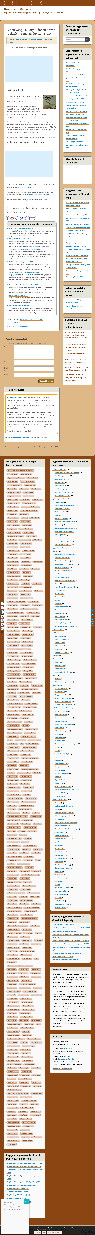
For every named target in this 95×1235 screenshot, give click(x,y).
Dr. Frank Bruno (13, 656)
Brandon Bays (26, 565)
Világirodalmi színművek (63, 705)
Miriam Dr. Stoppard (14, 933)
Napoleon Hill (12, 951)
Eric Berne (36, 692)
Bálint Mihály (25, 580)
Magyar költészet (61, 688)
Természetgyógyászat (14, 322)
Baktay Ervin (27, 525)
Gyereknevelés (60, 479)
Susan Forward (13, 1057)
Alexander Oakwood (28, 481)
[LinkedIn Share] (16, 218)
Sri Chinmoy (27, 1035)
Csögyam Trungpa (33, 612)
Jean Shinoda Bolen (26, 805)
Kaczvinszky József (14, 838)
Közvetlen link (23, 327)
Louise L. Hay (12, 889)
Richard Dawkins (13, 1006)
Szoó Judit (36, 1075)
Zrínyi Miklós (37, 1137)
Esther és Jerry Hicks (15, 703)
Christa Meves (33, 601)
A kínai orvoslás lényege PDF (18, 295)
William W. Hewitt (26, 1133)
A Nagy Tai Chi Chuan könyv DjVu (20, 239)
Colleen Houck (12, 605)
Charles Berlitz (12, 598)
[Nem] (93, 1230)
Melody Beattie (13, 918)
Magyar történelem (62, 773)
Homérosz (11, 773)
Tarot (57, 584)
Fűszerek (58, 603)
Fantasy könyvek (61, 714)
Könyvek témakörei (22, 3)
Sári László (11, 1079)
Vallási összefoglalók (62, 904)
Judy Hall (22, 831)
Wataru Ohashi (12, 1129)
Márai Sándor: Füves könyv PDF (77, 255)
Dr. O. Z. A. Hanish (14, 667)
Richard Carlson (27, 1002)
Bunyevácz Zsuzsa (14, 576)
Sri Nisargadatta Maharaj (16, 1038)
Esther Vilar (25, 700)
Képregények (59, 727)
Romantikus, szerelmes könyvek (66, 744)
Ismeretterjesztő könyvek (64, 812)
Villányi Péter (35, 1115)
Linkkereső (56, 656)
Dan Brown (35, 616)
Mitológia (58, 897)
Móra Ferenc (36, 944)
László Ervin (12, 896)
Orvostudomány (61, 826)
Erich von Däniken (26, 696)
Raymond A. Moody (30, 991)
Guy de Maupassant (29, 747)
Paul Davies (36, 969)
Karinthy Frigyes (13, 842)
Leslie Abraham (13, 875)
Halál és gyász (60, 482)
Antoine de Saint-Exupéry (30, 507)
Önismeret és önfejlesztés (64, 528)
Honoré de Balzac (24, 773)
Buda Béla (26, 572)
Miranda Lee (27, 929)
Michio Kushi (24, 922)
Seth (38, 1024)
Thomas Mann (12, 1097)
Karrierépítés (60, 848)
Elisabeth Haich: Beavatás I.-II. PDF (78, 227)
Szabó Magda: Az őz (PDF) (75, 142)
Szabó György (29, 1064)
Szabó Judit (12, 1068)
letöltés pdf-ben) (30, 187)
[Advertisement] (29, 69)
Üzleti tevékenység (62, 868)
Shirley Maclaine (13, 1031)
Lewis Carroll (12, 878)
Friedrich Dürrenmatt (14, 722)
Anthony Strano (13, 507)
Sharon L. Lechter (27, 1028)
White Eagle (25, 1129)
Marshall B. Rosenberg (32, 907)
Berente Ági (25, 547)
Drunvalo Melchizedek (15, 678)
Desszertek (59, 597)
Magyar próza (60, 691)
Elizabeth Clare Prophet (29, 689)
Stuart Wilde (26, 1053)
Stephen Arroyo (36, 1042)
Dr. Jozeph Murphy (14, 660)
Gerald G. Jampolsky (14, 732)
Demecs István (12, 638)
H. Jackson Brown (27, 751)
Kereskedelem (60, 852)
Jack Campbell (26, 780)
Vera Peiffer (11, 1111)
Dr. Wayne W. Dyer (13, 674)
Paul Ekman (12, 973)
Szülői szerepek (60, 489)
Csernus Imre (38, 605)
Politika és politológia (63, 786)
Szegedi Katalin (13, 1071)
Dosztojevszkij (12, 652)
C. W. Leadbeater (26, 587)
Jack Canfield (12, 783)
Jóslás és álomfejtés (62, 567)
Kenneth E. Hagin (13, 849)
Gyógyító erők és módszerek (65, 564)
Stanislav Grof (12, 1042)
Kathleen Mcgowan (14, 845)
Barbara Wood (31, 536)
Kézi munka (59, 646)
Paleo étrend (59, 613)
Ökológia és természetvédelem (66, 822)
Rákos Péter (12, 1020)
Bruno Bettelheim (13, 572)
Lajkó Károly (24, 871)
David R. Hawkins (13, 631)
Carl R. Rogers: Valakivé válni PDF (77, 224)
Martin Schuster (31, 911)
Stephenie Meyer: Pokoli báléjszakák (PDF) (21, 1185)
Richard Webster (13, 1009)
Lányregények (60, 737)
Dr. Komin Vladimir (30, 660)
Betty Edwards (12, 558)
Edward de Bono (25, 681)
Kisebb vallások (60, 894)
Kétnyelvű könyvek (62, 731)
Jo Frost (36, 813)
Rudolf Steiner (12, 1017)
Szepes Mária (12, 1075)
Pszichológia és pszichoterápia (66, 790)
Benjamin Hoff (12, 547)
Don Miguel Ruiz (27, 645)
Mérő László (24, 944)
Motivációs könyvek (62, 858)
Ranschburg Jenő (13, 991)
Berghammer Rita (13, 550)
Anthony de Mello (13, 503)
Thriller (57, 750)
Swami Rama (28, 1060)
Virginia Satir (12, 1119)
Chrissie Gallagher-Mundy (16, 601)
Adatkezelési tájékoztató (62, 1068)
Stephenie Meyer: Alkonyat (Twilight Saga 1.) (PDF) (25, 1163)
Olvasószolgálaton (72, 365)
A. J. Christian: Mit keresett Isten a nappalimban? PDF (71, 928)
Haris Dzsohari (27, 762)
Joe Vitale (26, 813)
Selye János (29, 1024)
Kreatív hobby (60, 649)
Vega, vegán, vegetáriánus (64, 626)
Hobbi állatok (60, 642)
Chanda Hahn (25, 594)
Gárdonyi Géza (13, 751)
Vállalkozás (59, 871)
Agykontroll (59, 502)
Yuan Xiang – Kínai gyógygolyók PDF (21, 229)
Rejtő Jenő (11, 995)
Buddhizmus (59, 878)
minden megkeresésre (21, 437)
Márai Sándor (27, 940)
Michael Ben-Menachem (29, 918)
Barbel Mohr (12, 539)
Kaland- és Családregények (64, 724)
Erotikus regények (61, 711)
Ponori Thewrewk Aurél (27, 984)
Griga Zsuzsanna (32, 743)
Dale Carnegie (12, 616)
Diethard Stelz (27, 641)
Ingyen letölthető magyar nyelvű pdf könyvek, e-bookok (33, 12)
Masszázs (58, 525)
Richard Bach (12, 998)
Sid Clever (26, 1031)
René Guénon (23, 995)
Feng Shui (58, 515)
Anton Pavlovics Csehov (29, 510)
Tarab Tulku (36, 1082)
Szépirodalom (57, 685)
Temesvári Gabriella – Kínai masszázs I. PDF (23, 285)
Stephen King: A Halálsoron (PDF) (18, 1195)
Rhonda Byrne (36, 995)
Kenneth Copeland (30, 845)
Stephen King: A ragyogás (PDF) (18, 1192)
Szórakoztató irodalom (60, 708)
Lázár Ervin (23, 896)
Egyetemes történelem (63, 757)
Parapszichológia (61, 577)
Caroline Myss (12, 594)
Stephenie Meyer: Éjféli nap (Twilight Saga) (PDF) (24, 1182)
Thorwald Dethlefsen (29, 1100)
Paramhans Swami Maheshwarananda (20, 966)
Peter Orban (24, 977)
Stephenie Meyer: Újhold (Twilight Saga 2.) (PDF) (24, 1166)
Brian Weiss (35, 569)
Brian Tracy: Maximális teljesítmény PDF (66, 931)
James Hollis (28, 787)
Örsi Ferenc (11, 1144)
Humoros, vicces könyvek (64, 718)
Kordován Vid (29, 856)
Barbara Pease (28, 532)
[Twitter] (92, 615)
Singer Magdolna (13, 1035)
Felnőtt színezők (61, 639)
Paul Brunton (24, 969)
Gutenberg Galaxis (17, 9)
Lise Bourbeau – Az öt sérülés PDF (77, 246)
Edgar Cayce (12, 681)
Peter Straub (36, 977)
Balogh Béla (12, 529)
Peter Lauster (12, 977)
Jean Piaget (12, 805)
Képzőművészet (60, 669)
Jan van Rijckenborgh (15, 798)
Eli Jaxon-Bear (37, 685)
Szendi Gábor (26, 1071)
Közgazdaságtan (61, 767)
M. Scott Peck (12, 900)
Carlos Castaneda (25, 590)
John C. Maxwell (13, 820)
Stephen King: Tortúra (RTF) (17, 1198)
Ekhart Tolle (24, 685)
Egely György (12, 685)
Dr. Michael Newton (29, 663)
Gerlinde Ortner (30, 732)
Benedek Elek (12, 543)
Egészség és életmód (29, 39)
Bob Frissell (26, 561)
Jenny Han (11, 809)
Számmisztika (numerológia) (65, 580)
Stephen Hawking (13, 1046)
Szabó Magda (24, 1068)
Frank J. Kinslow (28, 714)
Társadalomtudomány (60, 754)
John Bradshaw (36, 816)
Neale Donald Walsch (27, 951)
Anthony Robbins (29, 503)
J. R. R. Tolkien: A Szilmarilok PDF (63, 925)
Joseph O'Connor (30, 827)
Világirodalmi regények (63, 701)
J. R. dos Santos (26, 776)
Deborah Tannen (13, 634)
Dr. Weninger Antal (29, 674)
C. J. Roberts (37, 583)
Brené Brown (12, 569)
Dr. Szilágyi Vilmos (14, 671)
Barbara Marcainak (14, 532)
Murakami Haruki (13, 940)
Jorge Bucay (26, 824)
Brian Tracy (24, 569)
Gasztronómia (57, 590)
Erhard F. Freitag (24, 692)
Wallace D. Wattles (14, 1126)
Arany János (12, 514)
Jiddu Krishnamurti (25, 809)
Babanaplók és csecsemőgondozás (67, 472)
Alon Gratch (36, 488)
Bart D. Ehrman (25, 539)
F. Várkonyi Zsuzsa (30, 707)
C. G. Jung (25, 583)
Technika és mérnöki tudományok (67, 829)
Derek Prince (26, 638)
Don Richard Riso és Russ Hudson (19, 649)
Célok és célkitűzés (62, 835)
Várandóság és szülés (62, 495)
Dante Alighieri (24, 623)
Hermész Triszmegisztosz (30, 769)
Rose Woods (12, 1013)
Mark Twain (36, 904)
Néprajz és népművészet (64, 672)
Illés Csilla (37, 773)
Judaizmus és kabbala (62, 888)
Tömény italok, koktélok (63, 623)
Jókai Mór (23, 834)
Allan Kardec (12, 488)
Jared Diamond (31, 798)
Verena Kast (23, 1111)
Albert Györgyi (12, 481)
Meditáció (58, 574)
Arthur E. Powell (13, 518)
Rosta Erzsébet (25, 1013)
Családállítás (62, 793)
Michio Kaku (12, 922)
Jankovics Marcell (14, 794)
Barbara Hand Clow (26, 529)
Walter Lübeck (28, 1126)
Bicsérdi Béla (26, 558)
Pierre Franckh (26, 980)
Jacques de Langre (14, 787)
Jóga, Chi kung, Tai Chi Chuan (31, 319)
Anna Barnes (28, 496)
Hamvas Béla (26, 754)
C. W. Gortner (12, 587)
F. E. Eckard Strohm (14, 707)
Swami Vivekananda (14, 1064)
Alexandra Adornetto (14, 485)
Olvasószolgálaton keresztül (39, 195)
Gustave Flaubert (13, 747)
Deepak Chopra (28, 634)
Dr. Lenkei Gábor (13, 663)
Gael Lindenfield (13, 725)
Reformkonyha (60, 616)
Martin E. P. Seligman (14, 911)
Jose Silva (11, 831)
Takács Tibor (12, 1082)
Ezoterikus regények (62, 557)
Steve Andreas (25, 1049)
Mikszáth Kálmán (13, 929)
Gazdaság (58, 845)
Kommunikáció (60, 855)
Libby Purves (25, 878)
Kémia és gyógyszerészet (64, 816)
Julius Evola (12, 834)
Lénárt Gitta (35, 896)
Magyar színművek (61, 695)
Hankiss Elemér (13, 758)
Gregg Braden (12, 743)
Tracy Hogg (34, 1104)
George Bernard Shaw (15, 729)
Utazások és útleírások (63, 544)
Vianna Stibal (35, 1111)
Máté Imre (38, 940)
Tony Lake (23, 1104)
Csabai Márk (25, 605)
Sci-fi (57, 747)
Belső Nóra (37, 539)
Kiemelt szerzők (36, 3)
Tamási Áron (24, 1082)
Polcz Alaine (12, 984)
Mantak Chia (12, 904)
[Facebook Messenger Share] (25, 218)
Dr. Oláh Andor (28, 667)
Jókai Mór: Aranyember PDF (75, 102)
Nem (44, 1232)
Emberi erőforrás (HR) (63, 839)
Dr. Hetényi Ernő (27, 656)
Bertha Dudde (12, 554)
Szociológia (59, 796)
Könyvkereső (9, 3)
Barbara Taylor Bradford (15, 536)
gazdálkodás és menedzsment (65, 842)
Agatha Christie (26, 474)
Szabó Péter (36, 1068)
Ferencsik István (13, 714)
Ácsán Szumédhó (13, 1140)
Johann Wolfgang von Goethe (17, 816)
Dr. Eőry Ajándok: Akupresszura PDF (21, 262)
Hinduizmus (59, 881)
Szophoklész (25, 1075)
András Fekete (28, 492)
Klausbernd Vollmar (14, 856)
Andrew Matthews (13, 492)
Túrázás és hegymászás (63, 682)
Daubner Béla (26, 627)
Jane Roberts (26, 791)
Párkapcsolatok (60, 486)
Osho (36, 958)
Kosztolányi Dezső (14, 860)
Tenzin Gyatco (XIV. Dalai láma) (18, 1093)
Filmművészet (60, 665)
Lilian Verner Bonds (14, 882)
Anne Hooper (12, 499)
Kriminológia (59, 770)
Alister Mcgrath (30, 485)
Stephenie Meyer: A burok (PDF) (18, 1188)
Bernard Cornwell (28, 550)
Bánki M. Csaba (13, 583)
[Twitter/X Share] (21, 218)
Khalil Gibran (24, 853)
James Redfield (13, 791)
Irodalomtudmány (61, 763)
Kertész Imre (12, 853)
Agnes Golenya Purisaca (16, 478)
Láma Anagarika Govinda (16, 893)
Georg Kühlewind (31, 729)
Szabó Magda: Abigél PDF (75, 277)
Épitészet (58, 662)
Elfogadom (38, 1232)
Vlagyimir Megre (25, 1119)
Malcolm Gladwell (26, 900)
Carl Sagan (38, 590)
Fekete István (12, 711)
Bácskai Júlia (12, 580)
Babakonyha (59, 593)
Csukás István (12, 609)
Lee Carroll (36, 871)
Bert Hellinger (25, 554)
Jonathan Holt (27, 820)
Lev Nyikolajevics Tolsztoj (30, 875)
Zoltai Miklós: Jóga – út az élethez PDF (46, 447)
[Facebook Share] (7, 218)
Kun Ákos (11, 864)
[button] (2, 632)
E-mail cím (6, 369)
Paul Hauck (23, 973)
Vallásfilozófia (60, 901)
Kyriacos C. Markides (15, 867)
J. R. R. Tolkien (13, 780)
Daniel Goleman (13, 620)
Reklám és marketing (62, 865)
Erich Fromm (12, 696)
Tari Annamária (13, 1086)
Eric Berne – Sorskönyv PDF (75, 231)
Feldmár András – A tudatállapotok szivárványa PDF (70, 940)
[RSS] (92, 620)
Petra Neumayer (13, 980)
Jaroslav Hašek (13, 802)
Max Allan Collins (26, 915)
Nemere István (12, 955)
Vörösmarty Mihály (29, 1122)
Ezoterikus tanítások (62, 561)
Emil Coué (11, 692)
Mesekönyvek (60, 741)
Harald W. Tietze (13, 762)
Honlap (6, 374)
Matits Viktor (67, 1048)
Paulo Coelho (35, 973)
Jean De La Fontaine (28, 802)
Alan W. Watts (32, 478)
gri (22, 743)
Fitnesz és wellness (61, 518)
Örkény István (27, 1140)
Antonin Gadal (12, 510)
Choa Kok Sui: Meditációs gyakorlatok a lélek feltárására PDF (77, 77)
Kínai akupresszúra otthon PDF (19, 305)
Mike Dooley (35, 926)
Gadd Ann (28, 722)
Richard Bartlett (13, 1002)
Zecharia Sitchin (13, 1137)
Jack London (25, 783)
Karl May (25, 842)
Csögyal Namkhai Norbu (15, 612)
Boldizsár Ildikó (13, 565)
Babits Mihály (35, 518)
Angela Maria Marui (14, 496)
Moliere (39, 933)
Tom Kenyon (12, 1104)
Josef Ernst (37, 824)
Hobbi (54, 633)
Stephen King (12, 1049)
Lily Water (28, 882)
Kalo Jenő (28, 838)
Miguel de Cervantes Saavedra (17, 926)
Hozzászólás (6, 348)
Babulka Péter (12, 521)
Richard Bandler (26, 998)
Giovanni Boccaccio (28, 736)
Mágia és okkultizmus (62, 571)
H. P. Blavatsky (12, 754)
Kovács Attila (28, 860)
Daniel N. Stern (27, 620)
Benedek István (26, 543)
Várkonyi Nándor (13, 1122)
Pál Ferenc (37, 987)
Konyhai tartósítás (61, 607)
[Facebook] (92, 611)
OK (87, 39)
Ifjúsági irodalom (61, 721)
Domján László (13, 645)
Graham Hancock (34, 740)
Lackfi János (12, 871)
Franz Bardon (12, 718)
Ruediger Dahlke (26, 1017)
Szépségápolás (60, 535)
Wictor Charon (12, 1133)
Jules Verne (32, 831)
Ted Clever (37, 1086)
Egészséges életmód (62, 508)
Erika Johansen (13, 700)
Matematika (59, 819)
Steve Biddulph (13, 1053)
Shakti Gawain (12, 1028)
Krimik (57, 734)
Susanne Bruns (27, 1057)
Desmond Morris (13, 641)
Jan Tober (27, 794)
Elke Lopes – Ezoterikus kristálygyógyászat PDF (24, 249)
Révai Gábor (24, 1020)
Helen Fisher (12, 765)
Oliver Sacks (27, 958)
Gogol (10, 740)
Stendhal (24, 1042)
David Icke (38, 627)
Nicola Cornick (26, 955)
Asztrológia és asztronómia (65, 554)
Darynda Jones (13, 627)
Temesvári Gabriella (14, 1089)
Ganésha (25, 725)
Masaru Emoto (12, 915)
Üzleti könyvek (57, 832)
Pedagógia (59, 783)
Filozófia (58, 760)
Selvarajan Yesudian (14, 1024)
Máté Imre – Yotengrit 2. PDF (62, 956)
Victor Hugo (12, 1115)
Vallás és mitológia (59, 875)
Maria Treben (24, 904)
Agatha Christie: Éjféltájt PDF (76, 209)
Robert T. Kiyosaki (28, 1009)
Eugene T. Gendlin (31, 703)
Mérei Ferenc (12, 944)
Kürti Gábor (29, 867)
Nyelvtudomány (60, 780)
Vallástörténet (60, 907)
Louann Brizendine (29, 885)
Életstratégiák (60, 512)
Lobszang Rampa (13, 885)
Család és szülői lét (59, 469)
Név (5, 362)
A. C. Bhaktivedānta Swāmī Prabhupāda (20, 470)
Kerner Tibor (38, 849)
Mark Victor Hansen (14, 907)
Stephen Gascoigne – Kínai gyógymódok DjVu (24, 272)
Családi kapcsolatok (62, 476)
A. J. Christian (12, 474)
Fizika (57, 809)
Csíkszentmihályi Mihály (29, 609)
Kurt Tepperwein (24, 864)
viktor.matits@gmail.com (67, 1059)
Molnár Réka (25, 936)
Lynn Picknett (25, 889)
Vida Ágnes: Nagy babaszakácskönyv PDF (66, 960)
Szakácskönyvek (61, 620)
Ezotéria (55, 551)
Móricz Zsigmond (13, 947)
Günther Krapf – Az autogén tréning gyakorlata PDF (70, 944)
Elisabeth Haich (13, 689)
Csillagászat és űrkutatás (64, 806)
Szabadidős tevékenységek (64, 531)
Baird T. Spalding (13, 525)
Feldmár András (26, 711)
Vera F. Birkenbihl (27, 1108)
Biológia (58, 803)
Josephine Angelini (14, 827)
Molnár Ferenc (12, 936)
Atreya (24, 518)
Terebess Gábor (37, 1093)
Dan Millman (12, 623)
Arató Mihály (24, 514)
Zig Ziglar (26, 1137)
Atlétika (58, 678)
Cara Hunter (12, 590)
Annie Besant (25, 499)
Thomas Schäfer (13, 1100)
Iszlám (57, 884)
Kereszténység (60, 891)
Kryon (38, 860)
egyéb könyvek (57, 548)
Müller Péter (27, 947)
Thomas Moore (26, 1097)
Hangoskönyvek (58, 629)
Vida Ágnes (23, 1115)
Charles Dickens (27, 598)
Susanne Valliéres (13, 1060)
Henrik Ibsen (24, 765)
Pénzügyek (59, 861)
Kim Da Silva (36, 853)
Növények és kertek (62, 652)
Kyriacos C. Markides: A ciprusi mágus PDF (67, 953)
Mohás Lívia (28, 933)
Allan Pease (24, 488)
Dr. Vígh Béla (28, 671)
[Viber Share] (30, 218)
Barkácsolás (59, 636)
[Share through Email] (34, 218)
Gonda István (20, 740)
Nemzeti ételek (60, 610)
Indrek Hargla (12, 776)
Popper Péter (12, 987)
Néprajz (58, 776)
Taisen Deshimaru (25, 1079)
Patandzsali (11, 969)
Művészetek (56, 659)
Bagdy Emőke (25, 521)
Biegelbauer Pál (13, 561)
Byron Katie (28, 576)
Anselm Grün (37, 499)
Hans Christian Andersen (30, 758)
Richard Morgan (28, 1006)
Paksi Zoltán (12, 962)
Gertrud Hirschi (13, 736)
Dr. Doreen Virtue (27, 652)
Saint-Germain (36, 1020)
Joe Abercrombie (13, 813)
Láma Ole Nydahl (33, 893)
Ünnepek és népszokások (64, 492)
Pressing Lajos (25, 987)
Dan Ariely (24, 616)
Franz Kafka (24, 718)
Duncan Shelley (31, 678)
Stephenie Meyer (28, 1046)
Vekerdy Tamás (13, 1108)
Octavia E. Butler (13, 958)
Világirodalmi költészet (63, 698)
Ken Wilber (26, 849)
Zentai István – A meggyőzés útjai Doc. (16, 447)
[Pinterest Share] (12, 218)
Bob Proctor (38, 561)
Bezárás (26, 1201)
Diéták (57, 600)
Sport (54, 675)
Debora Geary (27, 631)
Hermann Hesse (13, 769)
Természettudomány (59, 799)
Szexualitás (59, 538)
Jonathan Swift (13, 824)
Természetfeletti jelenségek (65, 587)
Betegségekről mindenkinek (65, 505)
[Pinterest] (92, 624)
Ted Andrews (26, 1086)
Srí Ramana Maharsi (34, 1038)
